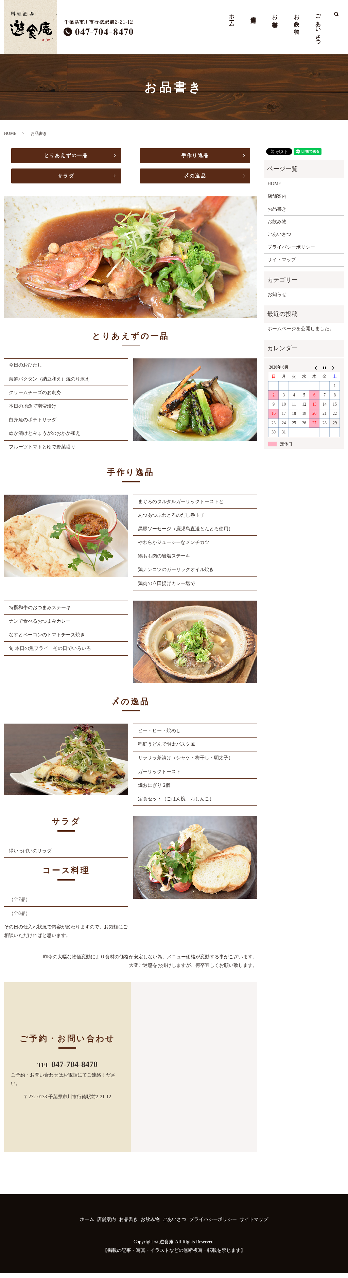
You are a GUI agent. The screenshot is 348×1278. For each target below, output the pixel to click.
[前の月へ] (314, 367)
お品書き (275, 18)
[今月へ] (324, 367)
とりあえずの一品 (66, 155)
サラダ (66, 175)
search (333, 18)
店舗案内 (253, 13)
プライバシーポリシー (291, 247)
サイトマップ (281, 259)
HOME (10, 133)
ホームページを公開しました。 (300, 328)
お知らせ (276, 294)
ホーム (232, 17)
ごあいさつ (318, 27)
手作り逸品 (195, 155)
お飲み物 (297, 18)
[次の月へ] (335, 367)
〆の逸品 (195, 175)
